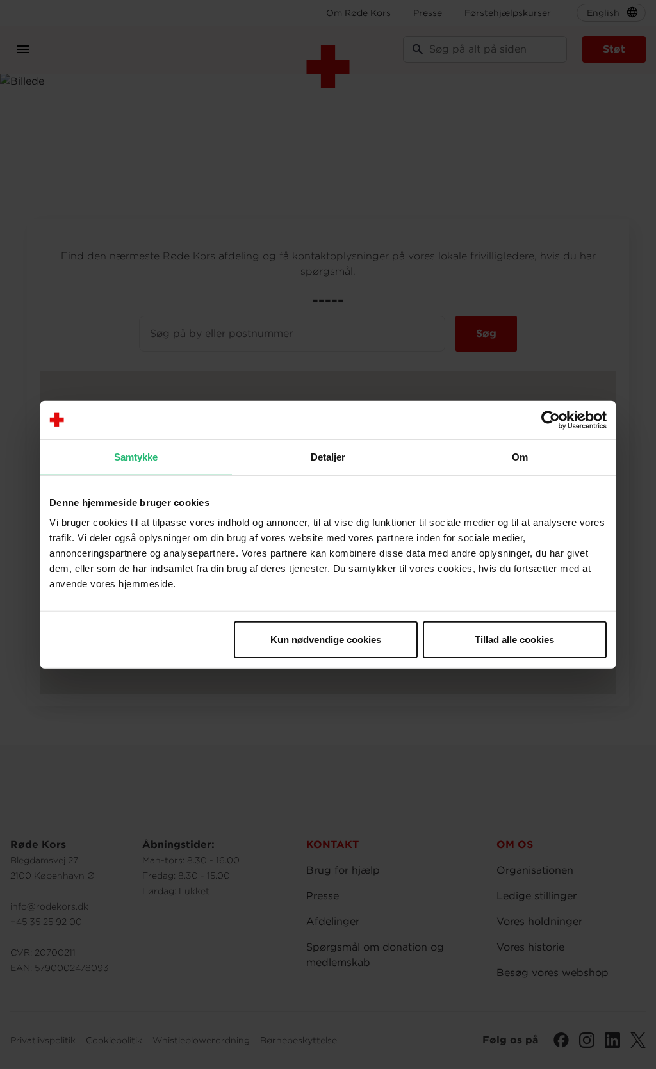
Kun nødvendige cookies (325, 639)
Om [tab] (520, 456)
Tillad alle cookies (514, 639)
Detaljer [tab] (328, 456)
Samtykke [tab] (136, 456)
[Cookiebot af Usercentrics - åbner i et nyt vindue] (551, 419)
